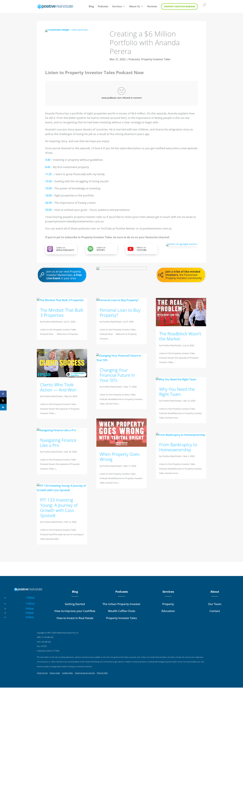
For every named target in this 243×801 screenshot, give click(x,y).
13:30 (48, 181)
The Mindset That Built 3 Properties (61, 312)
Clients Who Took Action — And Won (58, 387)
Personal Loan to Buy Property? (120, 312)
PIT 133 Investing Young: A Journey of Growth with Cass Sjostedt (59, 507)
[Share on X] (3, 400)
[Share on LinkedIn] (3, 407)
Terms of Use (42, 673)
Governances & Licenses (85, 673)
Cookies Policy (67, 673)
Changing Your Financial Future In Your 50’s (117, 375)
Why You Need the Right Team (177, 391)
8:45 (47, 167)
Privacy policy (55, 673)
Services (117, 6)
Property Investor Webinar (179, 6)
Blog (91, 6)
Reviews (152, 6)
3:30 (47, 160)
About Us (134, 6)
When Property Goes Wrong (120, 456)
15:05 (48, 188)
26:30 (48, 203)
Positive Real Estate (52, 321)
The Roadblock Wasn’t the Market (180, 336)
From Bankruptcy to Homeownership (178, 447)
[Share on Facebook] (3, 394)
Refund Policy (102, 673)
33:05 (48, 210)
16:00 (48, 195)
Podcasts (103, 6)
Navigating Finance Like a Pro (58, 442)
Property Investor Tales (155, 59)
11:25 (48, 174)
